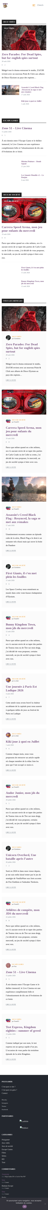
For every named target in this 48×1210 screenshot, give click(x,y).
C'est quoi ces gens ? (9, 1090)
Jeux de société (19, 420)
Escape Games (18, 964)
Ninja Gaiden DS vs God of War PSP (15, 1176)
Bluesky (4, 1100)
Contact (4, 1093)
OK (25, 1206)
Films (4, 1153)
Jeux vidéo (16, 336)
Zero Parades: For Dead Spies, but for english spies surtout (23, 348)
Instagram (5, 1103)
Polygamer (6, 1140)
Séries (4, 1156)
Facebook (5, 1109)
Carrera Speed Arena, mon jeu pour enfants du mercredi (23, 431)
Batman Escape (7, 1186)
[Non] (45, 1204)
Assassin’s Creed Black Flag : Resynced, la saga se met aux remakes (32, 89)
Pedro (4, 1197)
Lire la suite (11, 380)
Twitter (4, 1106)
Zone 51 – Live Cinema (17, 128)
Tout (3, 1162)
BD (3, 1159)
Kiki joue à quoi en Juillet (31, 101)
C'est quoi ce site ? (8, 1087)
